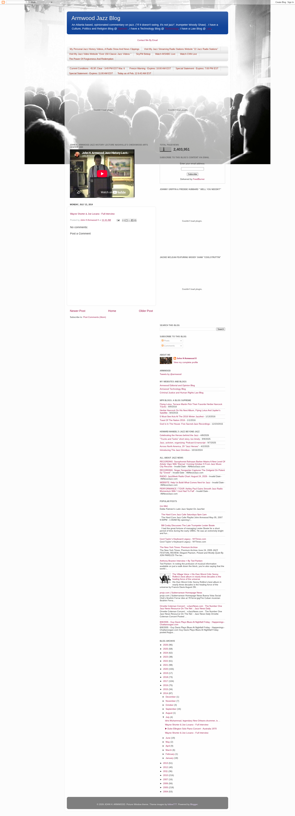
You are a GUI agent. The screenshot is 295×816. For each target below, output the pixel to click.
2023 (166, 657)
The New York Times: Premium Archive (179, 547)
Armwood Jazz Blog (95, 18)
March (169, 750)
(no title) (164, 506)
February (170, 754)
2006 (166, 783)
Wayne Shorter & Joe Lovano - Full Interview (92, 214)
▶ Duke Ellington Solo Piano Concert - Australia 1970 (191, 729)
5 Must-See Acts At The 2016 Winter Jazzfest (182, 416)
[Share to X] (129, 220)
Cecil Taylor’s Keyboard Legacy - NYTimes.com (183, 539)
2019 (166, 673)
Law (208, 28)
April (168, 746)
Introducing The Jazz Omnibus (175, 450)
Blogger (194, 804)
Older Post (146, 310)
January (170, 758)
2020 (166, 669)
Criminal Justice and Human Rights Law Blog (181, 393)
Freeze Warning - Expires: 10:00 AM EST (150, 68)
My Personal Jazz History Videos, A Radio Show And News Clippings (104, 49)
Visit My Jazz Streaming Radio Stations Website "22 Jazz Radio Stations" (181, 49)
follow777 (172, 804)
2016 (166, 685)
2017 (166, 681)
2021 (166, 665)
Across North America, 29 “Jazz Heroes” (179, 446)
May (168, 742)
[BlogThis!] (126, 220)
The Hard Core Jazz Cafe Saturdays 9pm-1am (184, 514)
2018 (166, 677)
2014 (166, 693)
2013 (166, 763)
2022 (166, 661)
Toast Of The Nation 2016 (172, 420)
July (168, 717)
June (168, 738)
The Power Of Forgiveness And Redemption (91, 59)
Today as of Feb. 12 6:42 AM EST (134, 73)
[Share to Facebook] (132, 220)
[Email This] (123, 220)
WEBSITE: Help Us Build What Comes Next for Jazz (185, 482)
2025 (166, 649)
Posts (166, 341)
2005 (166, 787)
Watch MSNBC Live (165, 54)
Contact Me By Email (147, 40)
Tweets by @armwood (170, 374)
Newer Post (77, 310)
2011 (165, 771)
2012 (166, 767)
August (169, 713)
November (171, 701)
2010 (166, 775)
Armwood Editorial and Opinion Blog (177, 385)
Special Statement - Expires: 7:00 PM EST (197, 68)
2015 (166, 689)
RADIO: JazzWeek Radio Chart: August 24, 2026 (183, 476)
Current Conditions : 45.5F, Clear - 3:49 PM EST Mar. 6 (97, 68)
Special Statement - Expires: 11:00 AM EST (91, 73)
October (170, 705)
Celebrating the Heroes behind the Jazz (179, 435)
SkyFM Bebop (143, 54)
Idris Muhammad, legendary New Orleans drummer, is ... (192, 721)
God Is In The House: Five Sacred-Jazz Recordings (185, 424)
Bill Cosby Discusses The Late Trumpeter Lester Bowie (188, 525)
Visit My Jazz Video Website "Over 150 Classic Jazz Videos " (100, 54)
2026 (166, 645)
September (171, 709)
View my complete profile (186, 362)
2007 (166, 779)
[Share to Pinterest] (135, 220)
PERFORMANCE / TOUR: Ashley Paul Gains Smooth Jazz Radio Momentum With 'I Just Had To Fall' (191, 490)
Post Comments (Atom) (94, 317)
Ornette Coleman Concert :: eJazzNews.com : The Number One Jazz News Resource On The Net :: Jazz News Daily (191, 607)
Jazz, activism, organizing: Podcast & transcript (182, 443)
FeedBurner (199, 179)
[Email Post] (118, 220)
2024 (166, 653)
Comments (169, 346)
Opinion (122, 28)
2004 (166, 791)
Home (112, 310)
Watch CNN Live (188, 54)
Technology (172, 28)
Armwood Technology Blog (173, 389)
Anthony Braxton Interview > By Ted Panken (181, 561)
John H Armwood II (187, 358)
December (171, 697)
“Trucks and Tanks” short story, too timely (180, 439)
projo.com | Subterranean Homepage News (181, 593)
